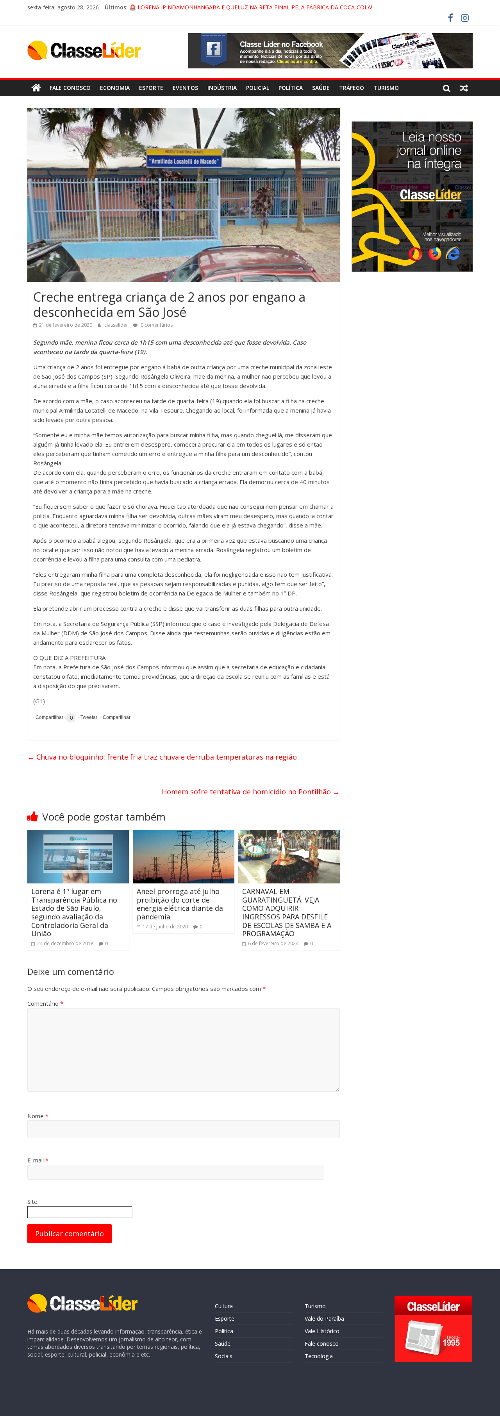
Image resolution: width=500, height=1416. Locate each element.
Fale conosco (70, 87)
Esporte (151, 87)
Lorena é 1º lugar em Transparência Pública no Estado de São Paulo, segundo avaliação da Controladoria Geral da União (74, 912)
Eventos (185, 87)
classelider (116, 325)
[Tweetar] (87, 717)
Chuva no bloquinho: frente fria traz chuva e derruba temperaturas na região (162, 757)
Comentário (45, 1003)
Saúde (321, 87)
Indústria (222, 87)
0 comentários (156, 325)
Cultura (224, 1306)
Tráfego (351, 87)
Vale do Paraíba (324, 1318)
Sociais (223, 1356)
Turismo (386, 87)
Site (32, 1201)
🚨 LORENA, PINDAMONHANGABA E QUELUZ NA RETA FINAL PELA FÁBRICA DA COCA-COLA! (250, 7)
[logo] (82, 1298)
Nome (37, 1116)
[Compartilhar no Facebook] (48, 717)
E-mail (37, 1160)
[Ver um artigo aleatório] (464, 88)
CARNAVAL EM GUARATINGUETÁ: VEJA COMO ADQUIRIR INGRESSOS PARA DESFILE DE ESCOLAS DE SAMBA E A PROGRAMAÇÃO (286, 912)
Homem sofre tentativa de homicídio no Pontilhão (251, 791)
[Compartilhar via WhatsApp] (115, 717)
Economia (115, 87)
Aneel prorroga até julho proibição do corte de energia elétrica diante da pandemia (180, 904)
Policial (257, 87)
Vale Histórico (322, 1331)
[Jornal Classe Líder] (36, 88)
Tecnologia (319, 1356)
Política (291, 87)
